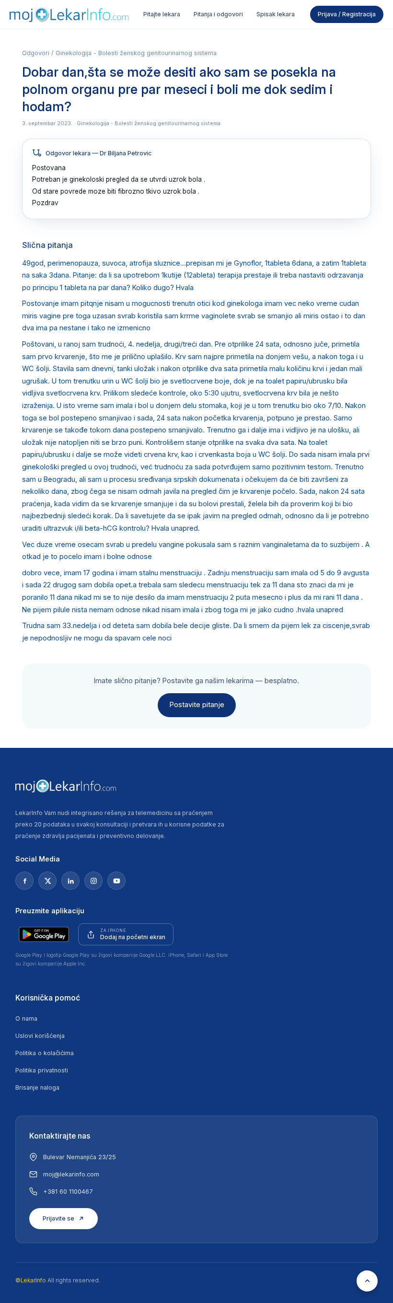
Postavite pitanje (196, 704)
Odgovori (35, 53)
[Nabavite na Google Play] (43, 934)
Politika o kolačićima (44, 1053)
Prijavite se (58, 1218)
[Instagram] (93, 881)
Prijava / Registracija (347, 14)
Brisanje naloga (37, 1087)
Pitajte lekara (161, 14)
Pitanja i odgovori (218, 14)
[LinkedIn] (70, 881)
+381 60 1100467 (68, 1191)
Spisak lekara (275, 14)
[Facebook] (24, 881)
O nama (26, 1018)
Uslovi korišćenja (40, 1035)
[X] (47, 881)
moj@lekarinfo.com (71, 1174)
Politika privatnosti (41, 1070)
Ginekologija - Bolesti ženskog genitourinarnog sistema (136, 53)
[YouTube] (116, 881)
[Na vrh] (367, 1280)
